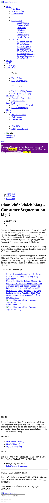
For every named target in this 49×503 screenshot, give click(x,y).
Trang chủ (10, 194)
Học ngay (12, 149)
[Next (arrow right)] (5, 501)
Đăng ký (9, 138)
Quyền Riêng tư (13, 444)
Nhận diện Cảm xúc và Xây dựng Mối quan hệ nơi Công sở (23, 150)
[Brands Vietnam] (8, 2)
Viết (2, 142)
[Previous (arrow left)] (2, 501)
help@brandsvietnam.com (17, 466)
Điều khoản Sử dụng (15, 442)
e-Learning (10, 198)
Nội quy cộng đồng (14, 446)
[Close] (2, 145)
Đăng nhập (10, 135)
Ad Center (10, 196)
